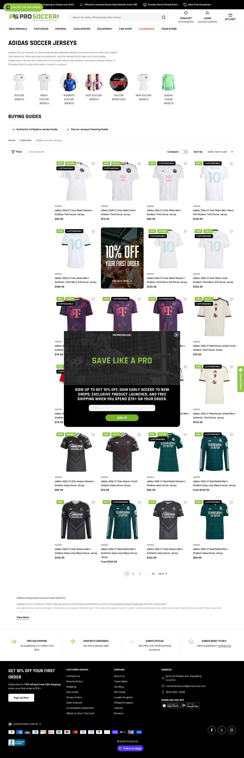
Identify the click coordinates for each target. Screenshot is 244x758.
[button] (23, 7)
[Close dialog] (176, 335)
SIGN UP (122, 418)
